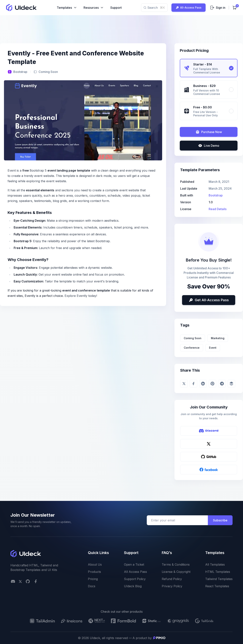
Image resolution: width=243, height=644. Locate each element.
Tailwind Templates (219, 579)
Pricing (93, 579)
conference (192, 347)
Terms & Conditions (176, 564)
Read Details (217, 209)
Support (116, 7)
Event (212, 347)
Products (94, 572)
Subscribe (220, 520)
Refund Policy (172, 579)
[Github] (208, 456)
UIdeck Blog (133, 586)
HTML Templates (217, 572)
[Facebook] (208, 469)
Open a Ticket (134, 564)
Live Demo (211, 145)
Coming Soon (192, 338)
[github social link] (27, 581)
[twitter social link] (20, 581)
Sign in (220, 7)
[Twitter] (208, 444)
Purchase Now (211, 132)
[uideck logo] (21, 7)
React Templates (217, 586)
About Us (95, 564)
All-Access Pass (190, 7)
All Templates (215, 564)
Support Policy (135, 579)
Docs (91, 586)
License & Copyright (176, 572)
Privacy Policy (172, 586)
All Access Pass (135, 572)
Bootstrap (20, 72)
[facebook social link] (36, 581)
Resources (91, 7)
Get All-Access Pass (212, 300)
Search (156, 7)
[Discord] (208, 431)
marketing (217, 338)
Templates (64, 7)
